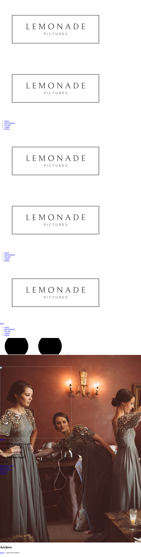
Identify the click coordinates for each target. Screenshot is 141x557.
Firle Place (3, 474)
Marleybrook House (7, 466)
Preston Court (5, 468)
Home (2, 553)
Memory (3, 439)
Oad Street (3, 472)
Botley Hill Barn (6, 470)
